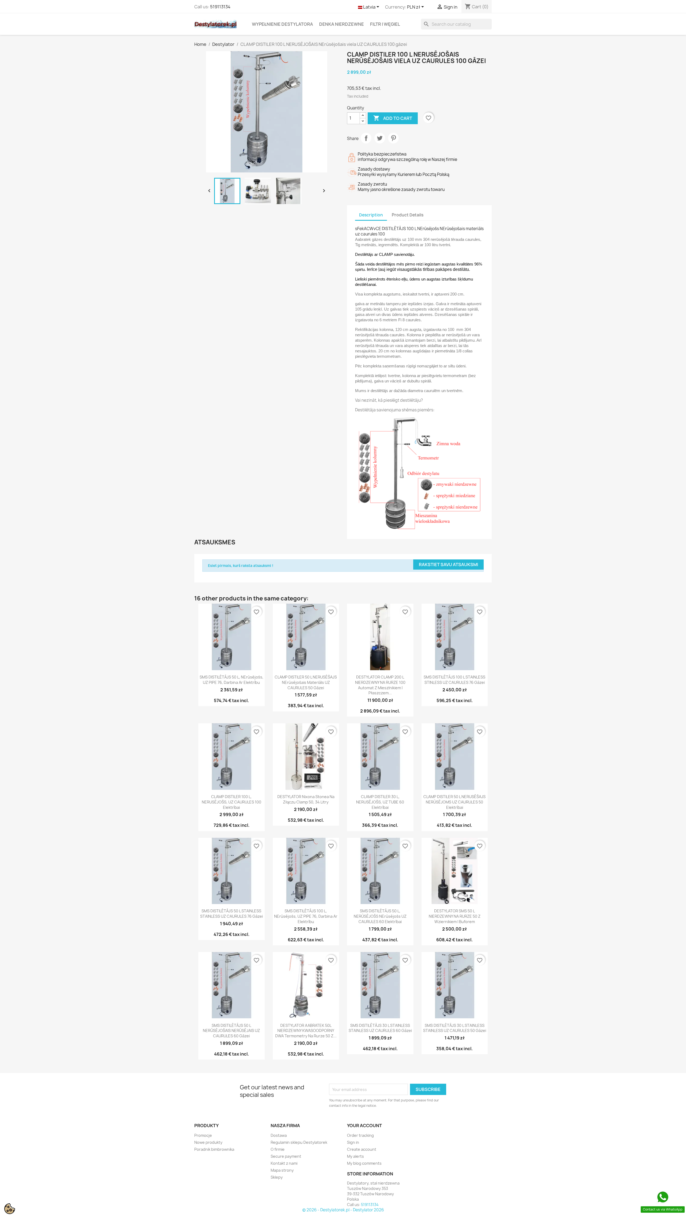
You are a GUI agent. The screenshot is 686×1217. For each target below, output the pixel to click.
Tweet (379, 138)
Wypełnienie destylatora (282, 24)
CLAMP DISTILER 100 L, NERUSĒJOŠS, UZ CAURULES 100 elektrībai (231, 802)
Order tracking (360, 1135)
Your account (364, 1126)
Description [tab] (371, 215)
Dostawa (279, 1135)
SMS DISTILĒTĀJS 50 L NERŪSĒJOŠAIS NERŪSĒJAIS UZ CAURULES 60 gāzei (231, 1031)
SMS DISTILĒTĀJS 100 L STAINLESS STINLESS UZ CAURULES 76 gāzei (454, 679)
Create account (361, 1149)
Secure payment (286, 1156)
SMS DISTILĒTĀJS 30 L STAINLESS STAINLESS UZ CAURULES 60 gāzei (380, 1028)
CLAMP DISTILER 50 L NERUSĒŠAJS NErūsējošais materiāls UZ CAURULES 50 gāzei (306, 682)
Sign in (353, 1142)
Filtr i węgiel (385, 24)
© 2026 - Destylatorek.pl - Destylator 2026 (343, 1210)
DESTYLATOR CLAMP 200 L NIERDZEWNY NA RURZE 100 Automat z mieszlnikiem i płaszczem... (380, 684)
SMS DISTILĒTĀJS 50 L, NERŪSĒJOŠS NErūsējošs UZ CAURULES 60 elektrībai (380, 916)
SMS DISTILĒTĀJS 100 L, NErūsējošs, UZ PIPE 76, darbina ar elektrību (305, 916)
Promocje (203, 1135)
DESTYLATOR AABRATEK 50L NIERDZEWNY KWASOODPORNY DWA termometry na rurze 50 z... (306, 1031)
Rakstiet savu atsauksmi (448, 564)
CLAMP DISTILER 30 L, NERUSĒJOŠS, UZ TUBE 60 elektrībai (380, 802)
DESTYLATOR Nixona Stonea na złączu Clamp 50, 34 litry (305, 799)
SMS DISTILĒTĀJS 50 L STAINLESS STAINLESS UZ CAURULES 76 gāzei (231, 913)
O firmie (278, 1149)
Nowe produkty (208, 1142)
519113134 (220, 7)
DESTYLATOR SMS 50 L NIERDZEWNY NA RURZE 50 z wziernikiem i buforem (454, 916)
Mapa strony (282, 1170)
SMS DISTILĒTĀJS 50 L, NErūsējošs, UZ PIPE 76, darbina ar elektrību (231, 679)
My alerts (355, 1156)
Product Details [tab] (407, 215)
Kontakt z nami (284, 1163)
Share (366, 138)
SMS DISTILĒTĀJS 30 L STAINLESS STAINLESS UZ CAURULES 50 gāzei (454, 1028)
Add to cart (392, 118)
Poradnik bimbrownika (214, 1149)
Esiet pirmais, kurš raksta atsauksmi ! (240, 565)
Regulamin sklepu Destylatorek (299, 1142)
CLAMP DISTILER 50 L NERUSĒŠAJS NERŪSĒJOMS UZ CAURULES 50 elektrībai (454, 802)
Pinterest (393, 138)
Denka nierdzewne (341, 24)
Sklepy (277, 1177)
